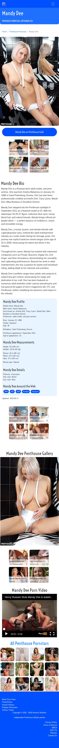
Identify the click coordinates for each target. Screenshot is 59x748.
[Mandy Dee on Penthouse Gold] (29, 81)
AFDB (18, 391)
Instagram (35, 391)
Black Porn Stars (9, 699)
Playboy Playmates (10, 707)
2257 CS (53, 730)
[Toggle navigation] (53, 4)
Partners (53, 733)
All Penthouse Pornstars (29, 643)
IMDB (6, 391)
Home (4, 32)
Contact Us (52, 735)
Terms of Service (50, 725)
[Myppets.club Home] (4, 4)
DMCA (54, 728)
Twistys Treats (8, 710)
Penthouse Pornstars (18, 32)
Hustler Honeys (8, 705)
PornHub (26, 391)
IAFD (12, 391)
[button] (4, 501)
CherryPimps (7, 702)
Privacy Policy (51, 722)
